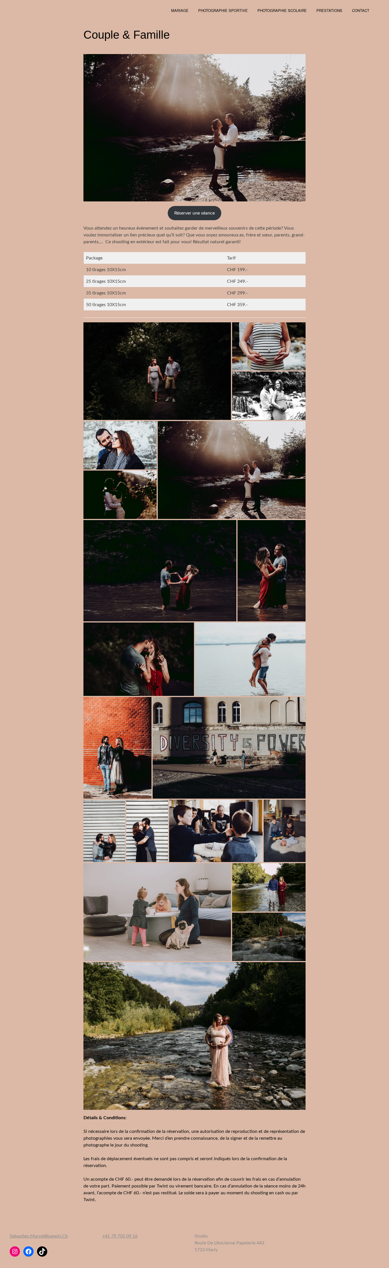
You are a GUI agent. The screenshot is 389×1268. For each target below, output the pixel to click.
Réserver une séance (194, 213)
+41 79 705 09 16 (120, 1236)
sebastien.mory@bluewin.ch (39, 1236)
